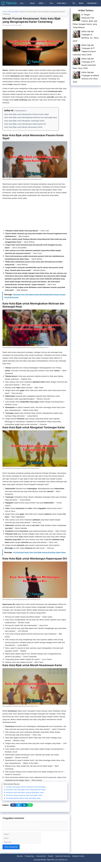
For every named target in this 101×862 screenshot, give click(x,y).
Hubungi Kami (41, 856)
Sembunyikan (20, 111)
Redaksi (50, 856)
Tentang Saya (29, 856)
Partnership (92, 3)
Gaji (51, 3)
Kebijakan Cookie (78, 856)
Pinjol (32, 3)
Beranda (20, 856)
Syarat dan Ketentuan (62, 856)
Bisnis (81, 3)
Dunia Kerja (61, 3)
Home (5, 11)
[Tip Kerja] (9, 3)
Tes (73, 3)
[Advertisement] (34, 214)
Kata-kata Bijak (13, 11)
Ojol (22, 3)
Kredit (41, 3)
